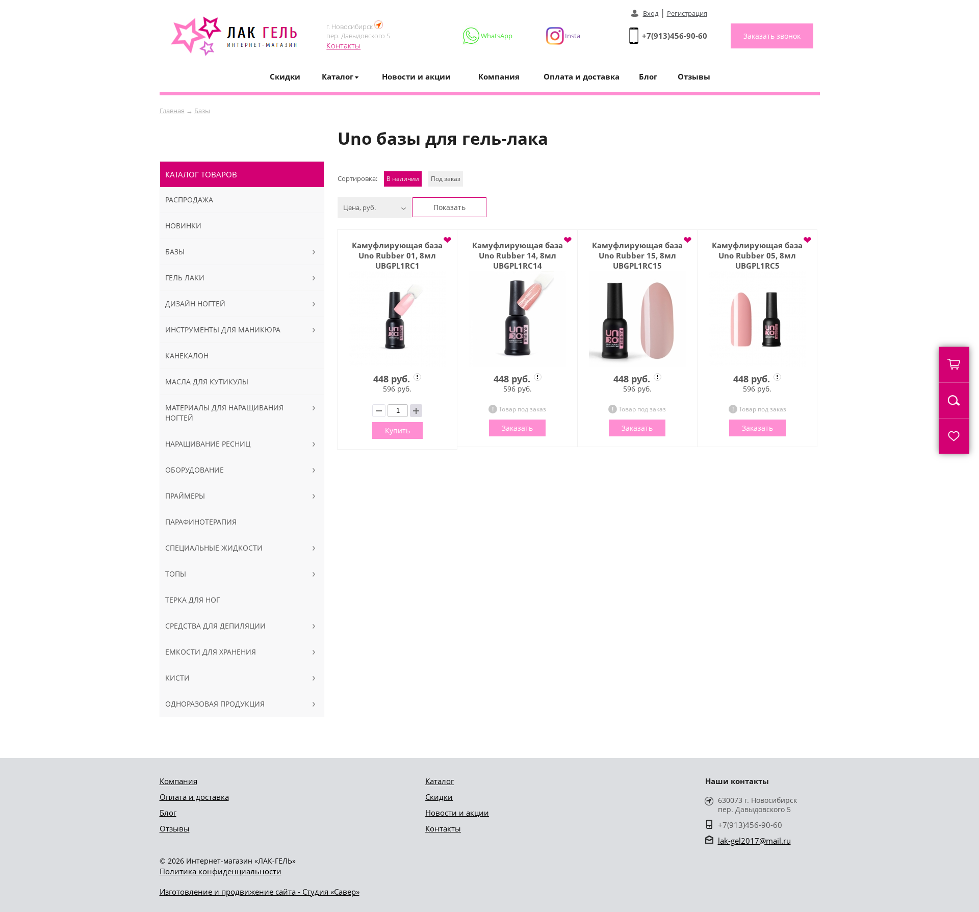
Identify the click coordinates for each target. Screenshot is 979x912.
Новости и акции (416, 76)
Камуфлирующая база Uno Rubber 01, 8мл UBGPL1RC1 (397, 255)
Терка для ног (192, 600)
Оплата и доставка (582, 76)
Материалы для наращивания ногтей (224, 413)
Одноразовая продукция (215, 704)
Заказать (517, 428)
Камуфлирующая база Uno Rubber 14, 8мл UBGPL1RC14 (517, 255)
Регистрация (687, 13)
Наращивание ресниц (207, 444)
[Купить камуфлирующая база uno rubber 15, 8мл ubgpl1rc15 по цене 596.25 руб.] (637, 319)
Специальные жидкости (214, 548)
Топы (175, 574)
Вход (650, 13)
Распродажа (189, 199)
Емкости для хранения (210, 652)
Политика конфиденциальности (220, 871)
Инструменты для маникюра (222, 329)
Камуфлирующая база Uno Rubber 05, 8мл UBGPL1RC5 (757, 255)
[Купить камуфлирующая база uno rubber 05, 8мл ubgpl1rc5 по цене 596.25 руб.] (757, 319)
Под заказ (445, 178)
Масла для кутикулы (206, 381)
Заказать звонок (772, 36)
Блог (648, 76)
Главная (172, 110)
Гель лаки (184, 277)
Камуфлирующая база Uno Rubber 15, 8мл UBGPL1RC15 (637, 255)
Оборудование (194, 470)
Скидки (285, 76)
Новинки (183, 225)
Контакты (343, 45)
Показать (449, 207)
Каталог (439, 781)
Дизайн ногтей (195, 303)
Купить (397, 430)
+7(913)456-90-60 (674, 36)
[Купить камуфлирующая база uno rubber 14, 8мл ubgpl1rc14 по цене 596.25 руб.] (517, 319)
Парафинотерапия (201, 522)
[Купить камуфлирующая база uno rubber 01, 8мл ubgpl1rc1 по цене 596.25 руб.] (397, 319)
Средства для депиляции (215, 626)
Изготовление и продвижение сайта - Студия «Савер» (259, 892)
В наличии (403, 178)
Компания (499, 76)
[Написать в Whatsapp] (488, 35)
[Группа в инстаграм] (559, 35)
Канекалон (187, 355)
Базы (202, 110)
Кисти (177, 678)
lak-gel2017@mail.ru (754, 841)
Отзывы (694, 76)
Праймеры (185, 496)
